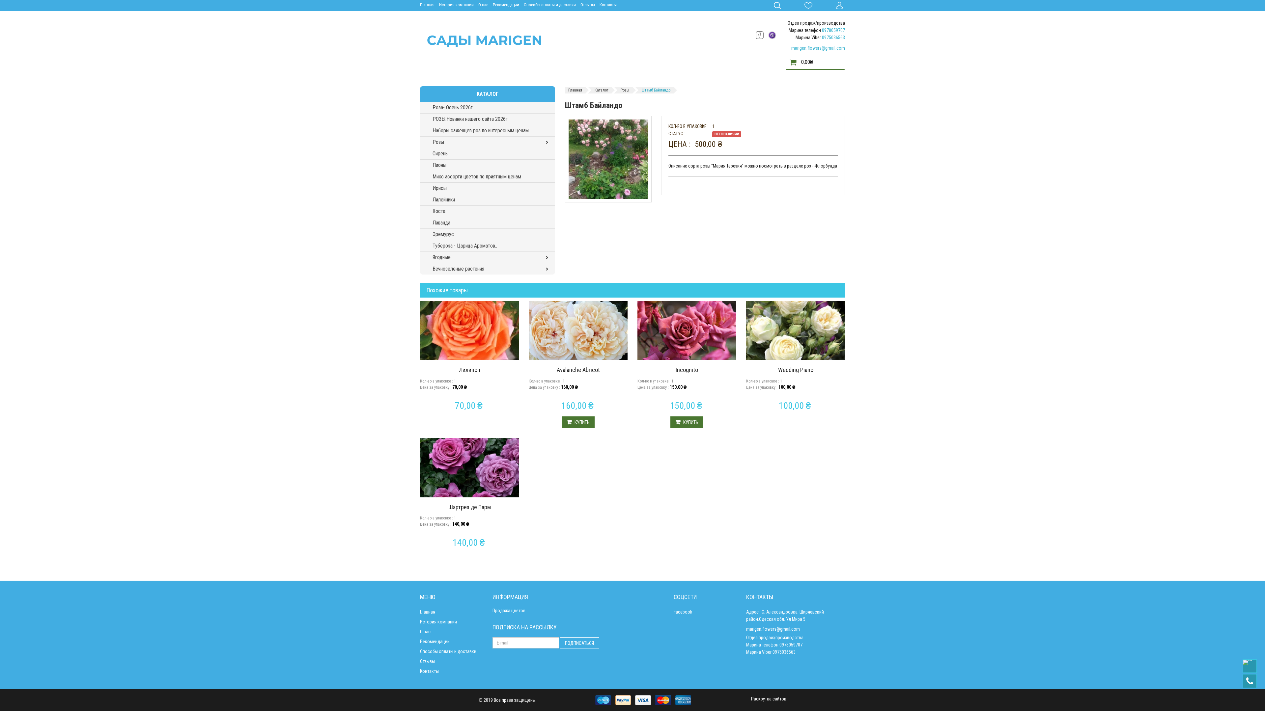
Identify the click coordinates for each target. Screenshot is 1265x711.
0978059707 (833, 30)
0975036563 (833, 37)
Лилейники (444, 200)
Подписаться (579, 643)
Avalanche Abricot (578, 369)
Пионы (439, 165)
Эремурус (443, 234)
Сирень (440, 153)
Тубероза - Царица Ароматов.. (465, 246)
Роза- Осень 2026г (453, 107)
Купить (582, 422)
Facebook (683, 612)
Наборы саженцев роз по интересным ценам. (481, 130)
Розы (438, 142)
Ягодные (442, 257)
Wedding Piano (795, 369)
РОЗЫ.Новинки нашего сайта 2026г (470, 119)
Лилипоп (469, 369)
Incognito (687, 369)
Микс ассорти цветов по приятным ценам (477, 176)
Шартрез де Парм (469, 507)
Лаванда (441, 223)
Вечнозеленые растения (458, 269)
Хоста (439, 211)
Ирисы (440, 188)
